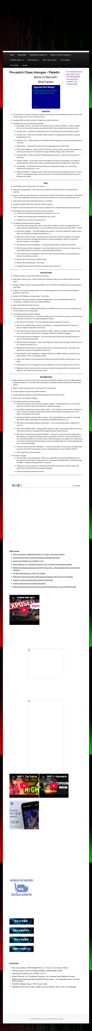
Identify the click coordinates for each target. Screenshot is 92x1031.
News (12, 55)
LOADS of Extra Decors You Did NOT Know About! (29, 583)
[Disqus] (46, 520)
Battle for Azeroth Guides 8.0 (61, 55)
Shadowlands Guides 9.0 (38, 55)
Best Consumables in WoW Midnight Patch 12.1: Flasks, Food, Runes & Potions (39, 554)
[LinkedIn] (18, 485)
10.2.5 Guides (65, 60)
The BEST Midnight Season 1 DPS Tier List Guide (29, 573)
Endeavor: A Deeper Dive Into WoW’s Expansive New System (33, 580)
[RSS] (21, 485)
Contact (25, 65)
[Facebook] (13, 485)
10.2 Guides (14, 65)
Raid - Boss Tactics (50, 60)
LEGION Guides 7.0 (17, 60)
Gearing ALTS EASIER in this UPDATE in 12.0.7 (28, 561)
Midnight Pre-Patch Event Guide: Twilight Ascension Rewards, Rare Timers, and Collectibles (43, 577)
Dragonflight (22, 55)
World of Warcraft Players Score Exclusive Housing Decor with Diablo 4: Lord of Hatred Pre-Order (44, 587)
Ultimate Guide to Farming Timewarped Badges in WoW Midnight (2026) (36, 558)
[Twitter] (16, 485)
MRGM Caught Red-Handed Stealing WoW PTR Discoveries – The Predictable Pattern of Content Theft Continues (46, 980)
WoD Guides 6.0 (33, 60)
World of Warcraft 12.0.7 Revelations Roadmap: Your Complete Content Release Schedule (42, 564)
